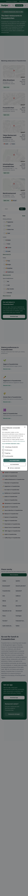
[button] (14, 443)
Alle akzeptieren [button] (14, 460)
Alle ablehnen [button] (14, 464)
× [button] (24, 427)
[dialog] (14, 448)
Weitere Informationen (19, 441)
